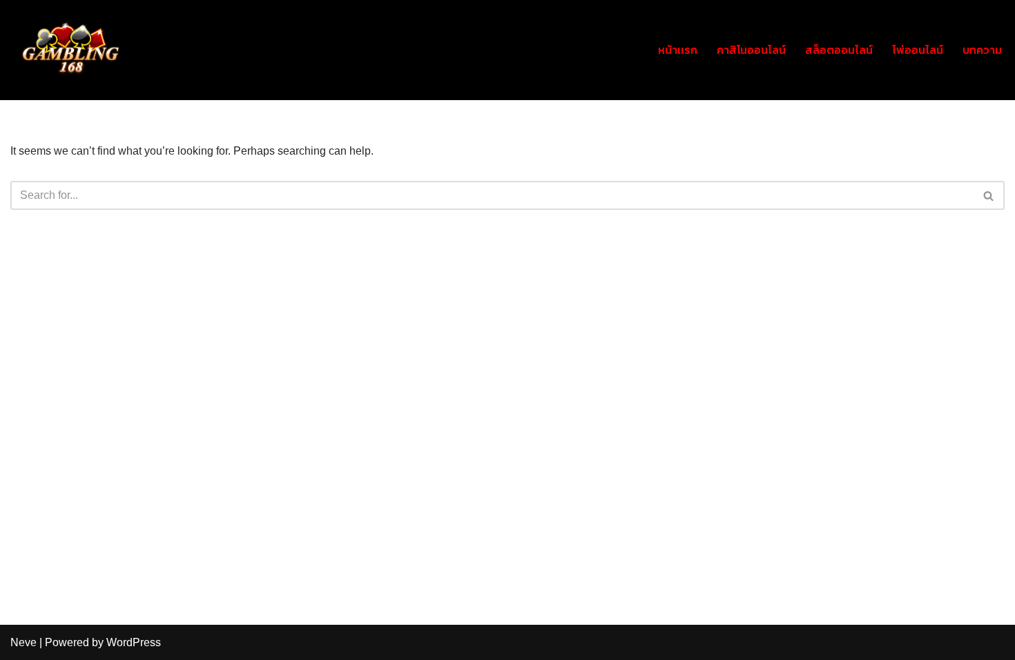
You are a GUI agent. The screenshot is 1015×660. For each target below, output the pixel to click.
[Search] (989, 195)
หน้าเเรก (677, 49)
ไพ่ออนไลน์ (917, 49)
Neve (23, 642)
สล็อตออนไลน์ (839, 49)
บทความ (982, 49)
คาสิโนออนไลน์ (751, 49)
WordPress (133, 642)
